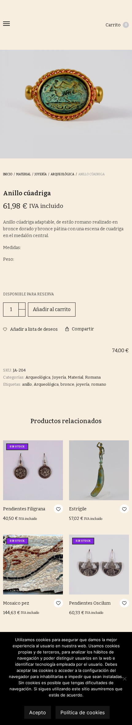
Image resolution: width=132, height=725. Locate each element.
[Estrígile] (99, 470)
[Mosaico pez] (33, 564)
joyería (82, 384)
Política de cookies (82, 712)
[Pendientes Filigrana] (33, 470)
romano (98, 384)
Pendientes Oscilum (90, 603)
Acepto (37, 712)
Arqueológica (62, 174)
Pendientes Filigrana (24, 509)
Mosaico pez (16, 603)
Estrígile (78, 509)
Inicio (7, 174)
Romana (93, 377)
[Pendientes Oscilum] (99, 564)
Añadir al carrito (52, 309)
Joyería (41, 174)
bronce (67, 384)
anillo (27, 384)
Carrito (116, 25)
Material (23, 174)
